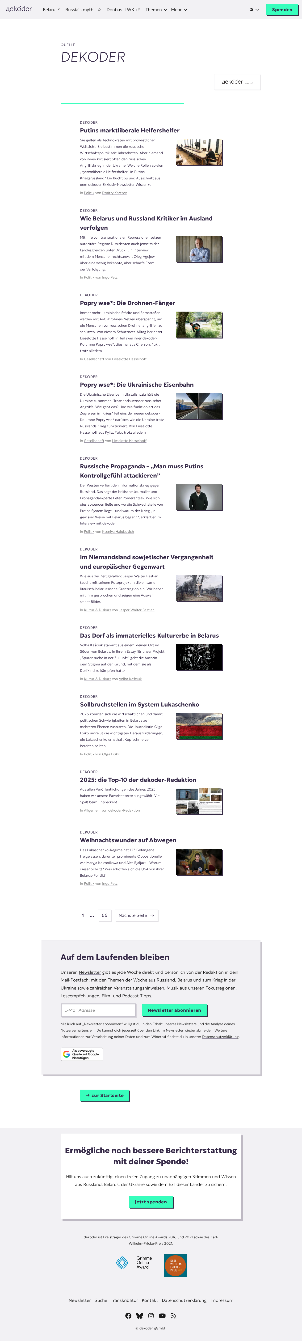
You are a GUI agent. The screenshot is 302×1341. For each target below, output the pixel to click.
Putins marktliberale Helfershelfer (130, 130)
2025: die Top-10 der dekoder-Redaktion (138, 779)
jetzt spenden (151, 1202)
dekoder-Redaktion (124, 810)
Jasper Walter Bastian (137, 610)
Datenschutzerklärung (220, 1036)
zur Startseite (108, 1095)
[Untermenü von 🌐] (254, 9)
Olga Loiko (111, 754)
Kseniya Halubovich (118, 531)
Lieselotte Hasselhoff (129, 359)
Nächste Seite (136, 915)
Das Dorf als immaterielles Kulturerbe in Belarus (149, 635)
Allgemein (92, 810)
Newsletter (90, 972)
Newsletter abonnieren (174, 1010)
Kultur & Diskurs (97, 610)
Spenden (282, 9)
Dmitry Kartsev (114, 192)
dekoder (89, 122)
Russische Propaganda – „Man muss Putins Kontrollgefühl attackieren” (141, 471)
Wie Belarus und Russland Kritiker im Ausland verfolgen (146, 223)
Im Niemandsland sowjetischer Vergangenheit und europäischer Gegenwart (147, 562)
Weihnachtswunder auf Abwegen (128, 840)
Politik (89, 192)
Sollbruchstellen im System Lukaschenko (139, 704)
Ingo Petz (109, 277)
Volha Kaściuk (130, 679)
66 (104, 915)
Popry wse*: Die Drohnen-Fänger (127, 303)
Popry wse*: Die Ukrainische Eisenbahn (137, 384)
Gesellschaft (94, 359)
